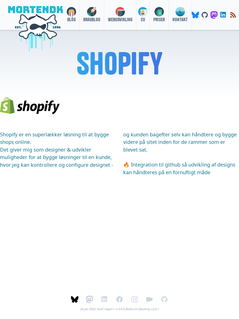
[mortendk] (33, 15)
